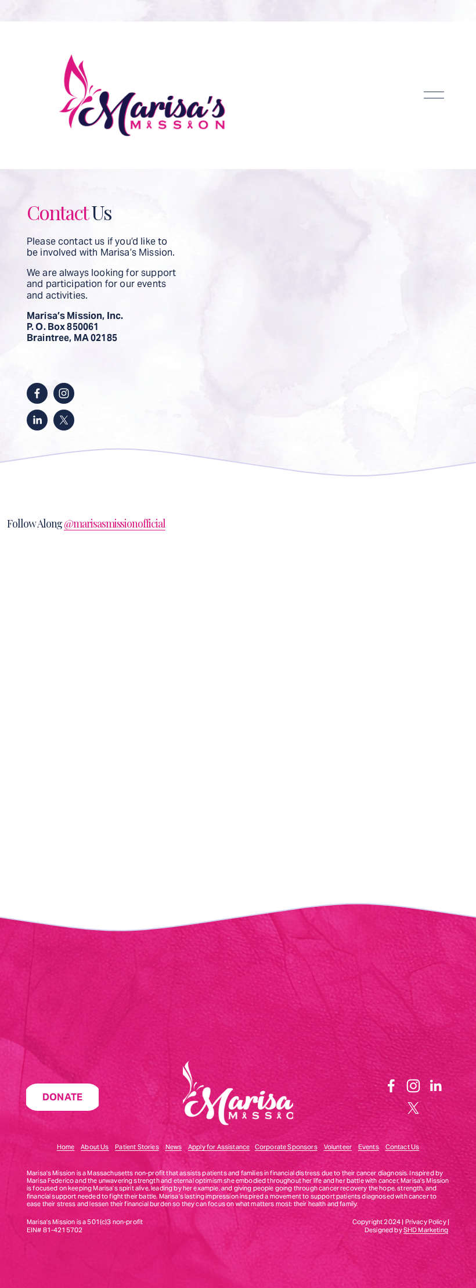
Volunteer (338, 1147)
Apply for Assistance (219, 1147)
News (173, 1147)
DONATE (62, 1097)
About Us (95, 1147)
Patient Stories (136, 1147)
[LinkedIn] (37, 420)
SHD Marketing (425, 1230)
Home (66, 1147)
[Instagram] (63, 393)
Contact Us (402, 1147)
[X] (63, 420)
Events (368, 1147)
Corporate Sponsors (286, 1147)
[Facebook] (37, 393)
